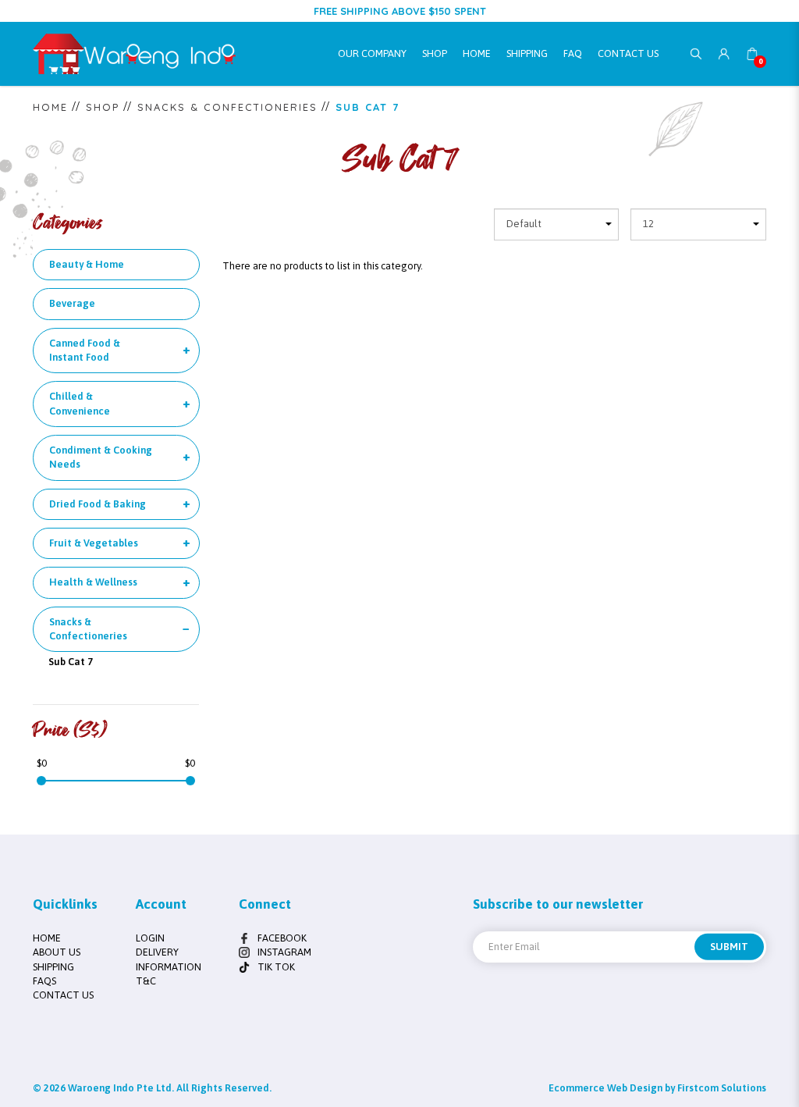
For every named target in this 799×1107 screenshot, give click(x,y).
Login (150, 938)
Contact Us (63, 995)
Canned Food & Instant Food (84, 350)
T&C (146, 981)
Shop (102, 107)
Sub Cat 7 (368, 107)
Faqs (44, 981)
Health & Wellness (93, 582)
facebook (282, 938)
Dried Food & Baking (97, 504)
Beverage (72, 303)
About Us (56, 952)
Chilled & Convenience (79, 403)
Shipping (53, 967)
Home (50, 107)
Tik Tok (276, 967)
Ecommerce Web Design (605, 1088)
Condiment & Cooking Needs (100, 457)
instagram (284, 952)
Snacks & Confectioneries (227, 107)
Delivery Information (168, 959)
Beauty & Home (86, 264)
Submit (729, 946)
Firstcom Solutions (721, 1088)
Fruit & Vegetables (93, 543)
